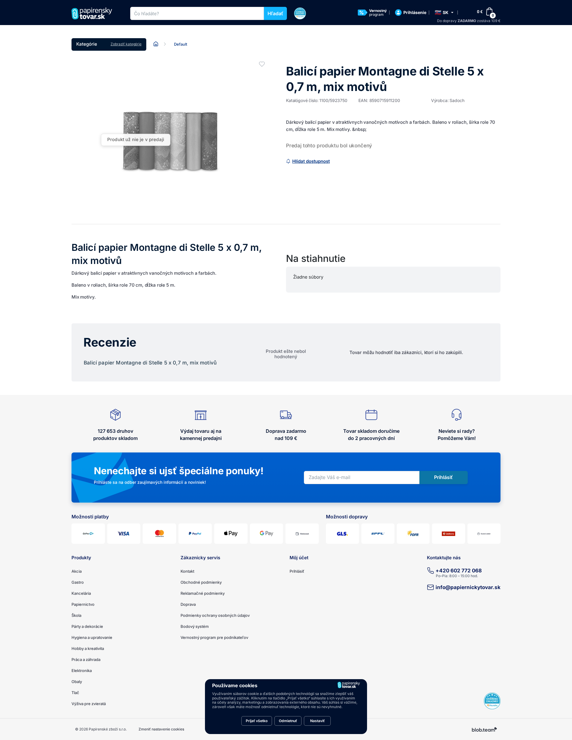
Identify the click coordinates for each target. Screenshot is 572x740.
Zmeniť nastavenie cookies (161, 729)
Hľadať (275, 13)
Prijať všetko (257, 721)
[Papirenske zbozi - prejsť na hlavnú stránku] (94, 13)
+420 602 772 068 (459, 571)
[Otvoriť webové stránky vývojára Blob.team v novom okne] (484, 729)
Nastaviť (317, 721)
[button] (444, 12)
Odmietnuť (288, 721)
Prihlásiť (297, 571)
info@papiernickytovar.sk (468, 587)
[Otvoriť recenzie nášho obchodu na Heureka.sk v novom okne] (492, 701)
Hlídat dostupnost (311, 161)
